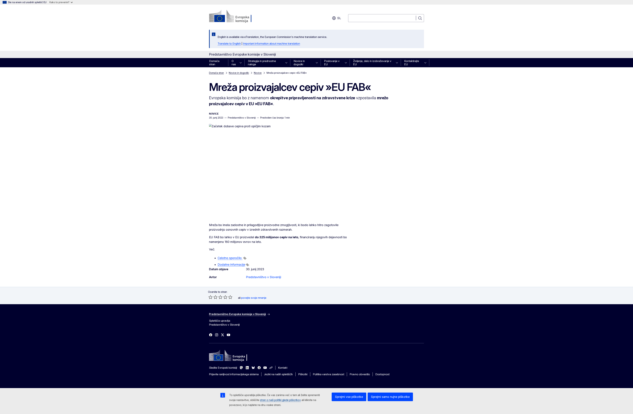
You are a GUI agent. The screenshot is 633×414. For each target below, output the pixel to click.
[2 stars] (213, 297)
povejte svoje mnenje (253, 297)
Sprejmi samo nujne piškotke (390, 397)
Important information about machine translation (271, 43)
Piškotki (302, 374)
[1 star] (210, 297)
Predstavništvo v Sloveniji (263, 277)
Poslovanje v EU (332, 62)
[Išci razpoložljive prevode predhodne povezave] (244, 258)
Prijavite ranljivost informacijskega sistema (234, 374)
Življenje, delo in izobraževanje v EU (372, 62)
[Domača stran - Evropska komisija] (235, 16)
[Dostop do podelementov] (241, 62)
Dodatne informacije (231, 264)
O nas (234, 62)
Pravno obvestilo (360, 374)
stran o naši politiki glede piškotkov (280, 400)
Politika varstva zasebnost (328, 374)
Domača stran (214, 62)
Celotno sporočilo (230, 258)
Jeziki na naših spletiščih (278, 374)
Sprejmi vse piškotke (349, 397)
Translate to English (229, 43)
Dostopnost (382, 374)
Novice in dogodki (299, 62)
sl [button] (339, 18)
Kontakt (282, 367)
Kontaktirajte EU (411, 62)
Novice (258, 72)
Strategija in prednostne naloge (262, 62)
